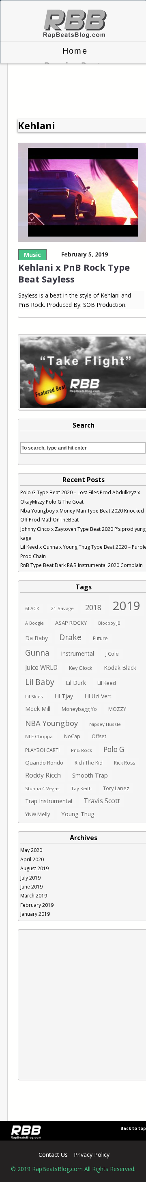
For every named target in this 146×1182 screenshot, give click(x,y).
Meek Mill (37, 708)
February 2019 (37, 905)
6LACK (32, 608)
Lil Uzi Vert (98, 696)
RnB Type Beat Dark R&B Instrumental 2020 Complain (81, 565)
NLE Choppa (39, 736)
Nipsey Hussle (105, 724)
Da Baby (36, 638)
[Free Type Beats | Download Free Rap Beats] (73, 36)
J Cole (112, 653)
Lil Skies (34, 696)
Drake (70, 637)
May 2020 (31, 850)
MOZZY (117, 709)
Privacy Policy (92, 1154)
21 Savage (62, 608)
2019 (126, 606)
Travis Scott (102, 800)
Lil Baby (39, 681)
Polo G (113, 749)
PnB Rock (81, 750)
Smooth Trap (90, 775)
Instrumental (77, 653)
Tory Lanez (116, 788)
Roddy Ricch (43, 775)
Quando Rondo (44, 762)
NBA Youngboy (51, 723)
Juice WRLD (41, 667)
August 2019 (34, 868)
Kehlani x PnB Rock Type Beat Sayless (74, 273)
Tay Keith (81, 788)
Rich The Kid (89, 762)
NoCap (72, 736)
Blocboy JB (109, 623)
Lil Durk (76, 682)
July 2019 (30, 877)
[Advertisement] (73, 1005)
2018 (93, 607)
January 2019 (35, 913)
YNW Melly (37, 814)
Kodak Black (120, 667)
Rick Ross (124, 762)
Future (100, 638)
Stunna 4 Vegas (42, 788)
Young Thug (77, 814)
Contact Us (53, 1154)
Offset (99, 736)
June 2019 (31, 886)
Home (74, 50)
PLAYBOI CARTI (42, 750)
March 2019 (33, 895)
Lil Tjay (63, 696)
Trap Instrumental (48, 801)
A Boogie (34, 623)
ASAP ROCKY (71, 622)
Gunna (37, 652)
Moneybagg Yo (79, 709)
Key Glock (80, 667)
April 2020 (32, 859)
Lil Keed (106, 683)
